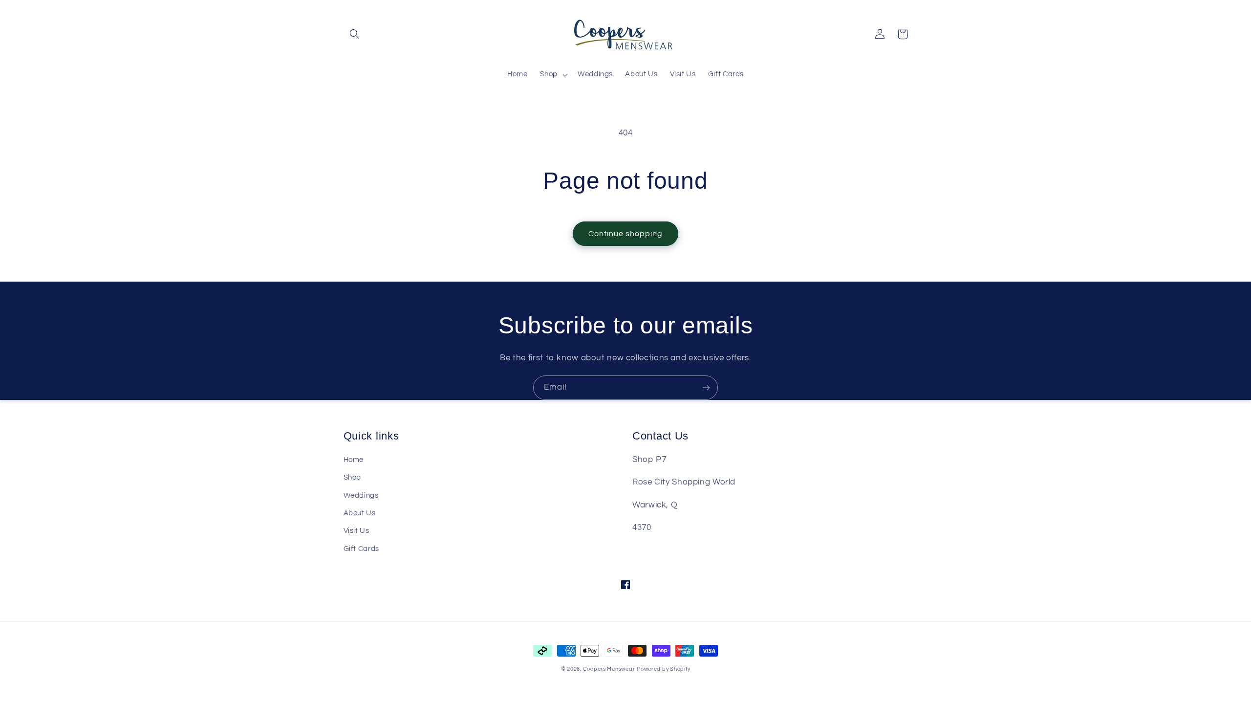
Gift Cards (361, 548)
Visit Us (356, 530)
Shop (353, 477)
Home (354, 459)
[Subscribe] (706, 387)
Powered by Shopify (663, 669)
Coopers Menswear (609, 669)
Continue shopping (625, 234)
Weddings (361, 495)
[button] (355, 34)
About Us (360, 513)
